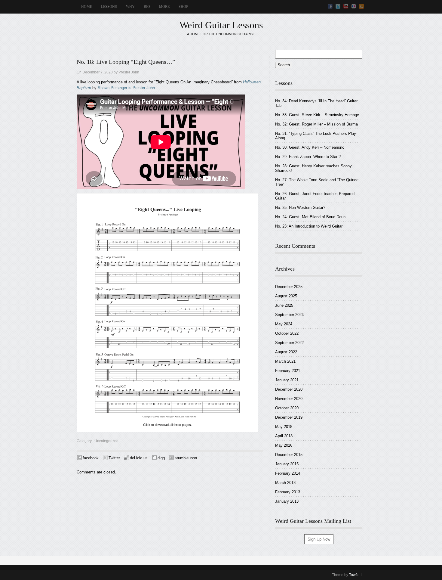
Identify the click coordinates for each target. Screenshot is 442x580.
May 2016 (283, 445)
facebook (91, 458)
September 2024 (289, 314)
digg (161, 458)
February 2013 (287, 492)
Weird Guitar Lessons (221, 25)
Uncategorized (106, 441)
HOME (86, 7)
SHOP (183, 7)
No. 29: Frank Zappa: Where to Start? (308, 156)
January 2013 (287, 501)
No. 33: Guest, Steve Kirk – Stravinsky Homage (317, 115)
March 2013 (285, 482)
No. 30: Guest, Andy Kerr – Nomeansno (309, 147)
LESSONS (109, 7)
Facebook (330, 6)
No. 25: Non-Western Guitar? (300, 207)
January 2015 (287, 464)
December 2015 (288, 454)
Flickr (353, 6)
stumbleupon (186, 458)
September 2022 (289, 342)
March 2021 (285, 361)
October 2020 (287, 408)
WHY (130, 7)
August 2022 (286, 352)
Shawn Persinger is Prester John (126, 87)
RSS (361, 6)
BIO (147, 7)
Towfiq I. (355, 575)
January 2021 (287, 380)
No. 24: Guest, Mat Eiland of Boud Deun (310, 217)
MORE (164, 7)
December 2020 (288, 389)
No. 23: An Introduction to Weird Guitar (308, 226)
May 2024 (283, 324)
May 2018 (283, 426)
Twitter (338, 6)
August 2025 (286, 296)
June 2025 (284, 305)
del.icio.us (139, 458)
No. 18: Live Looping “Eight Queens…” (126, 62)
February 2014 (287, 473)
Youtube (345, 6)
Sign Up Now (319, 539)
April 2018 (284, 436)
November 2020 (288, 398)
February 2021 (287, 370)
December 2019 (288, 417)
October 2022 (287, 333)
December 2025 (288, 286)
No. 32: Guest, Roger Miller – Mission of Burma (316, 124)
